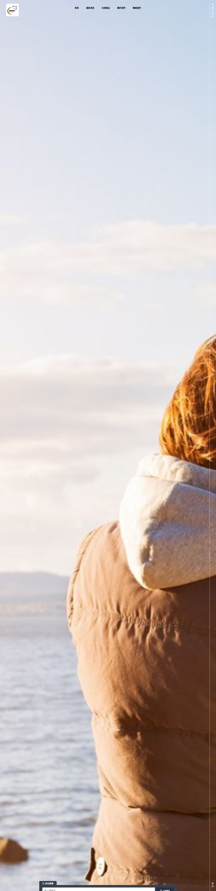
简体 (213, 884)
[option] (108, 445)
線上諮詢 (213, 12)
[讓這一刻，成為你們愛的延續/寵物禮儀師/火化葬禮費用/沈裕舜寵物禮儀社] (18, 10)
